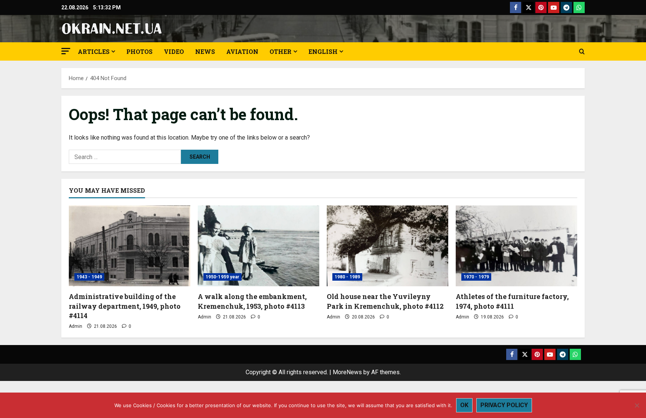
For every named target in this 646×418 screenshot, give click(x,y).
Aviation (242, 51)
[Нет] (636, 405)
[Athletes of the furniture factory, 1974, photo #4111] (516, 246)
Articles (94, 51)
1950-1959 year (222, 277)
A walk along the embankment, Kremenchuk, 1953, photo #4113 (252, 301)
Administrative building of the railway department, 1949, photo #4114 (125, 306)
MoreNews (347, 372)
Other (281, 51)
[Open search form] (582, 51)
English (323, 51)
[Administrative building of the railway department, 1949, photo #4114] (129, 246)
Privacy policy (504, 405)
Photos (139, 51)
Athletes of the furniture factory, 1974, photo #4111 (512, 301)
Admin (75, 326)
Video (174, 51)
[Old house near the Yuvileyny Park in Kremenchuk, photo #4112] (387, 246)
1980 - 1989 (347, 277)
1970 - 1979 (476, 277)
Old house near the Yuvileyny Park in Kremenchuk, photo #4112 (385, 301)
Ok (464, 405)
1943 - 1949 (89, 277)
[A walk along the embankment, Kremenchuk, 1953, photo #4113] (258, 246)
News (205, 51)
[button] (65, 51)
